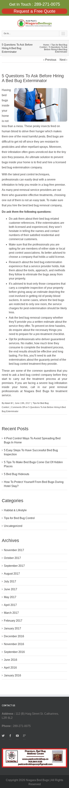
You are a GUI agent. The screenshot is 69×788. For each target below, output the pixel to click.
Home (46, 45)
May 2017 (10, 597)
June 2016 (10, 659)
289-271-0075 (47, 4)
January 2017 (12, 628)
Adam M (9, 403)
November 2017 (14, 550)
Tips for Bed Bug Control (19, 518)
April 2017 (10, 604)
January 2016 (12, 675)
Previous (50, 59)
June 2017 (10, 589)
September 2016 (14, 651)
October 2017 (12, 557)
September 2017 (14, 565)
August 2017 (12, 573)
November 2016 (14, 644)
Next (62, 59)
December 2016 (14, 636)
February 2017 (13, 620)
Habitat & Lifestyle (15, 510)
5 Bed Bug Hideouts (16, 474)
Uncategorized (13, 525)
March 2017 (11, 612)
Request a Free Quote (34, 11)
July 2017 (10, 581)
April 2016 (10, 667)
